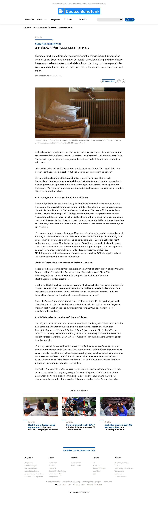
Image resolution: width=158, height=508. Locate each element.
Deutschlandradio (59, 4)
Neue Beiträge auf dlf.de (34, 474)
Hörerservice (76, 463)
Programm (55, 19)
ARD (63, 484)
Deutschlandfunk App (57, 471)
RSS (94, 474)
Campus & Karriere (40, 27)
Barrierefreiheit (120, 477)
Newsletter (97, 465)
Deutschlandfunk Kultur (77, 4)
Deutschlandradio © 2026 (79, 492)
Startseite (27, 27)
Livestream (53, 463)
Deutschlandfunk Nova (97, 4)
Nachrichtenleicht (32, 471)
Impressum (107, 482)
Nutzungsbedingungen (92, 482)
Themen (28, 19)
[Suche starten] (121, 19)
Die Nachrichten (31, 468)
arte (83, 484)
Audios (51, 465)
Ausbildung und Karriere (124, 468)
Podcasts (68, 19)
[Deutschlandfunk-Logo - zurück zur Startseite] (79, 11)
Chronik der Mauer (94, 484)
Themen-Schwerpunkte (34, 477)
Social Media (76, 465)
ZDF (69, 484)
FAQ (94, 463)
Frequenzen (53, 477)
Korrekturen (119, 474)
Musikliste (97, 471)
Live (131, 20)
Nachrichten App (55, 474)
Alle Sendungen (31, 465)
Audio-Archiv (81, 19)
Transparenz (119, 471)
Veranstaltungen (99, 468)
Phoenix (76, 484)
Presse (117, 465)
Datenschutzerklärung (71, 482)
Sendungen (41, 19)
